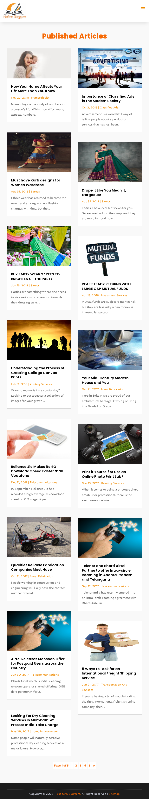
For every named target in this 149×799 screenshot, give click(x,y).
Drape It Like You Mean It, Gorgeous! (104, 192)
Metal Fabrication (41, 576)
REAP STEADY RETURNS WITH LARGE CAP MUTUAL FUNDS (106, 286)
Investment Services (114, 295)
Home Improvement (44, 731)
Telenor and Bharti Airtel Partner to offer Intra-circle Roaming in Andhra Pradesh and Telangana (107, 572)
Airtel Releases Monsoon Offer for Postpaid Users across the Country (38, 663)
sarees (35, 191)
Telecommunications (43, 482)
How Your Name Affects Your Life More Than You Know (36, 88)
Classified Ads (109, 107)
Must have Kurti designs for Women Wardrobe (35, 182)
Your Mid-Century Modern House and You (105, 380)
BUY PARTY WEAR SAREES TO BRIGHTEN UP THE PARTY (35, 276)
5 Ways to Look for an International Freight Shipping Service (109, 673)
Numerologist (40, 97)
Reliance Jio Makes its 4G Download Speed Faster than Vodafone (37, 471)
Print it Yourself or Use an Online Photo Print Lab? (104, 474)
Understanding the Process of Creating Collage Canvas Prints (37, 373)
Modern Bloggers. (69, 793)
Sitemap (114, 793)
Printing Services (40, 384)
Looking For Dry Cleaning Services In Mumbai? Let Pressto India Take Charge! (35, 720)
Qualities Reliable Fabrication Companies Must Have (37, 567)
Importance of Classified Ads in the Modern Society (108, 98)
